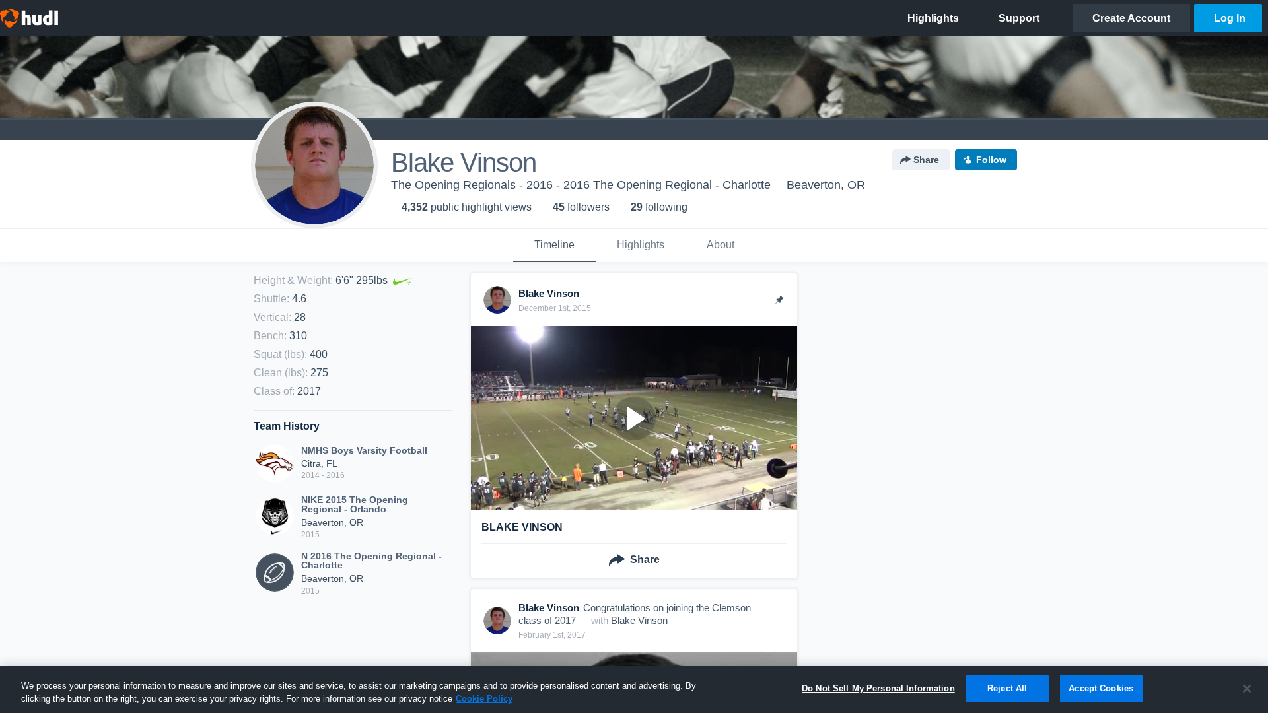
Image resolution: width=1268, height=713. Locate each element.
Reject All (1007, 688)
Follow (991, 159)
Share (926, 159)
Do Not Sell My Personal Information (878, 688)
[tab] (554, 245)
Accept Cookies (1101, 688)
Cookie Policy (484, 699)
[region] (634, 689)
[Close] (1246, 688)
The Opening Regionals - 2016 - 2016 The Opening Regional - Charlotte (581, 184)
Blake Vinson (639, 620)
